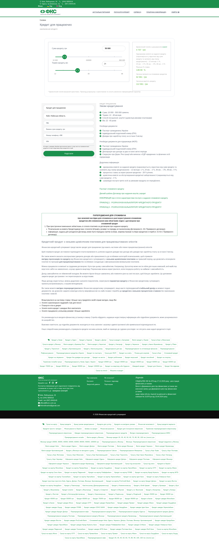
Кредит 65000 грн (83, 498)
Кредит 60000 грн (169, 362)
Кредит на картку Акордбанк (50, 485)
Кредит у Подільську (116, 494)
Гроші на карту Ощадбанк (149, 533)
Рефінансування (47, 353)
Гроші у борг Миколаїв (75, 455)
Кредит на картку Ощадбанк (101, 468)
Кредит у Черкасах (132, 344)
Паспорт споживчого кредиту (112, 189)
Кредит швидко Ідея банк (139, 507)
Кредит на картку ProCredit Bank (118, 481)
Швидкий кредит (138, 366)
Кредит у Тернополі (52, 349)
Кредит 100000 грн (95, 366)
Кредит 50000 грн (153, 362)
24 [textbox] (105, 64)
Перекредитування (167, 349)
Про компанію (92, 378)
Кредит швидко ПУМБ (73, 507)
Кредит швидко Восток (52, 520)
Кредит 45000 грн (51, 498)
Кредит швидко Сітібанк (137, 525)
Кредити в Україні (163, 464)
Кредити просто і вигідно (52, 429)
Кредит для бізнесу (154, 366)
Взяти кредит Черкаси (144, 446)
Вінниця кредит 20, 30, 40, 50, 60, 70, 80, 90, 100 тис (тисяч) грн (130, 437)
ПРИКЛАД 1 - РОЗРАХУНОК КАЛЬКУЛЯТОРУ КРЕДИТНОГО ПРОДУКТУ (130, 203)
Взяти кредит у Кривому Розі (74, 344)
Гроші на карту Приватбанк (88, 533)
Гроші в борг (156, 353)
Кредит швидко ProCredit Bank (75, 520)
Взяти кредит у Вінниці (95, 437)
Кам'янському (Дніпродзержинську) (96, 485)
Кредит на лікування (56, 357)
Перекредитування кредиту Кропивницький (155, 516)
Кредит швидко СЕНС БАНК (94, 507)
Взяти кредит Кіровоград (164, 446)
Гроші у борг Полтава (170, 450)
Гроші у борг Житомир (55, 455)
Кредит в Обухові (117, 490)
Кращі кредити (65, 424)
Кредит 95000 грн (131, 498)
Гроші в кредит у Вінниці (52, 344)
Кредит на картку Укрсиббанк (126, 468)
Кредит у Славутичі (101, 490)
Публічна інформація (156, 12)
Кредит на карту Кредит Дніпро (144, 481)
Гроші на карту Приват (109, 533)
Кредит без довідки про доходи (78, 357)
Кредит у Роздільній (133, 494)
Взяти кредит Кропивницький (52, 450)
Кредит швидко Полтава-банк (121, 529)
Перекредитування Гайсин (107, 450)
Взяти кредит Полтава (106, 446)
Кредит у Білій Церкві (142, 485)
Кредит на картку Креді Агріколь (147, 472)
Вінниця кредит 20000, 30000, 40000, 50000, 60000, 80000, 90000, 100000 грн (69, 442)
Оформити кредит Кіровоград (83, 464)
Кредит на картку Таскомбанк (59, 477)
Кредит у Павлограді (72, 485)
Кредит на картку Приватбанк (77, 468)
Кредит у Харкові (85, 340)
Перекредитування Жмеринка (131, 450)
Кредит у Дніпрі (100, 340)
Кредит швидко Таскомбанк (75, 529)
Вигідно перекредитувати (139, 433)
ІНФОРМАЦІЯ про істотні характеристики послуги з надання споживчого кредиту (134, 198)
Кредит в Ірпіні (67, 490)
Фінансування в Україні (73, 429)
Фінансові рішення (107, 429)
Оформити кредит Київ (73, 459)
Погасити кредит (122, 12)
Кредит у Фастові (52, 494)
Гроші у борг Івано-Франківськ (142, 455)
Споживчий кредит (171, 353)
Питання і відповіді (111, 381)
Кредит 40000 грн (137, 362)
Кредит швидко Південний (52, 529)
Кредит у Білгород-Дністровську (73, 494)
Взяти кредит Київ (52, 446)
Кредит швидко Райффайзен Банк (112, 525)
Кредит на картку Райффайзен (99, 472)
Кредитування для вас (114, 349)
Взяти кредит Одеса (69, 446)
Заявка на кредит (91, 429)
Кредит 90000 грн (78, 366)
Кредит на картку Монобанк (52, 468)
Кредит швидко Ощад (54, 507)
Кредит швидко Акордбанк (117, 507)
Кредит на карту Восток (168, 481)
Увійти (174, 12)
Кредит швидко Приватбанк (104, 503)
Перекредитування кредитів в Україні (70, 353)
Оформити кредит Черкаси (59, 464)
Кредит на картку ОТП (147, 468)
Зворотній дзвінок (93, 384)
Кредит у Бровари (159, 485)
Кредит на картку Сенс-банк (51, 472)
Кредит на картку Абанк (168, 468)
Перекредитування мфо (80, 512)
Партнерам (108, 384)
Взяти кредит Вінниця (125, 446)
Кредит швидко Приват (125, 503)
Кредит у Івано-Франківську (152, 344)
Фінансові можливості (146, 424)
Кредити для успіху (104, 424)
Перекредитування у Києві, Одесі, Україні (80, 362)
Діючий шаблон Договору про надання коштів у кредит (123, 193)
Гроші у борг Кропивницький (96, 455)
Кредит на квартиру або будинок (117, 366)
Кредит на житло (99, 357)
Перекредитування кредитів (116, 433)
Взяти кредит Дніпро (87, 446)
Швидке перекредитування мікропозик (89, 433)
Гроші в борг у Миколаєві (160, 340)
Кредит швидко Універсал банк (160, 525)
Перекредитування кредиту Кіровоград (121, 516)
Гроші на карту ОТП (67, 533)
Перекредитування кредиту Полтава (61, 516)
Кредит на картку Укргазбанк (84, 477)
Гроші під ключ (148, 464)
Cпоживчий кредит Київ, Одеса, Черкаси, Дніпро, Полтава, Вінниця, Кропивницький (121, 520)
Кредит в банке (146, 498)
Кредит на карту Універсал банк (158, 477)
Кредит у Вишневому (51, 490)
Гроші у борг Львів (152, 450)
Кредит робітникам (115, 357)
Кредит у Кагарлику (153, 490)
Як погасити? (109, 378)
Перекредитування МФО (161, 433)
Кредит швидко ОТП (83, 503)
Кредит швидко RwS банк (144, 529)
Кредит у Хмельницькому (93, 349)
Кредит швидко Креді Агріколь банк (84, 525)
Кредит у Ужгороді (115, 344)
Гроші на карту (51, 424)
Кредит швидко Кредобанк (165, 520)
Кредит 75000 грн (99, 498)
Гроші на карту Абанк (129, 533)
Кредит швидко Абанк (145, 503)
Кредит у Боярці (169, 490)
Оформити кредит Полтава (139, 459)
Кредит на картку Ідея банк (134, 477)
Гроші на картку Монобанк (166, 529)
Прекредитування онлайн (74, 437)
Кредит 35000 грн (166, 494)
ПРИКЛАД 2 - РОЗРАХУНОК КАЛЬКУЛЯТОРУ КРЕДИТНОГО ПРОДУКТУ (130, 207)
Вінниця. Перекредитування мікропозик (141, 442)
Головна (43, 20)
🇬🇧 (59, 6)
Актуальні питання (101, 12)
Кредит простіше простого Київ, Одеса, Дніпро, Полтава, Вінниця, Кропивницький (72, 481)
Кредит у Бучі (174, 485)
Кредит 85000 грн (115, 498)
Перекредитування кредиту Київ (104, 512)
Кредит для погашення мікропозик (130, 429)
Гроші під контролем (133, 464)
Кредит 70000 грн (46, 366)
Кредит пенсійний (147, 357)
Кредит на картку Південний (75, 472)
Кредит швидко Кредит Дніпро (56, 512)
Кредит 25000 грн (150, 494)
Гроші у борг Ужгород (164, 455)
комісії (164, 47)
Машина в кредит (116, 370)
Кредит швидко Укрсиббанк (57, 525)
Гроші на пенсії (101, 370)
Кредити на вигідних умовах (124, 424)
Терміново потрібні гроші (52, 362)
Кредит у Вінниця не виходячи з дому (80, 450)
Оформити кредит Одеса (94, 459)
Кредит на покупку (164, 357)
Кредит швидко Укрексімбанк (162, 507)
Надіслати (68, 153)
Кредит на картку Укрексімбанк (109, 477)
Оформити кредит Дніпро (116, 459)
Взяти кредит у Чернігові (97, 344)
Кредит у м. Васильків (135, 490)
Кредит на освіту (125, 353)
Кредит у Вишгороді (83, 490)
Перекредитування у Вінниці (112, 442)
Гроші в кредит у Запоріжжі (119, 340)
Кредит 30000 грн (121, 362)
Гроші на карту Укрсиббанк (75, 538)
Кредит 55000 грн (67, 498)
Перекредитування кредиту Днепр (161, 512)
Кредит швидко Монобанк (165, 498)
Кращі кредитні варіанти (166, 424)
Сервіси (137, 12)
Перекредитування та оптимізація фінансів (141, 349)
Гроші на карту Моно (49, 533)
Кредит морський (131, 357)
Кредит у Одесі (70, 340)
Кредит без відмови (172, 366)
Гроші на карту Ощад (170, 533)
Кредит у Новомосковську (121, 485)
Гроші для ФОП (110, 353)
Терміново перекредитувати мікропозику (161, 429)
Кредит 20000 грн (105, 362)
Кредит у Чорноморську (97, 494)
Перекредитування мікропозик (60, 433)
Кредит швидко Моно (65, 503)
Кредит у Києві (57, 340)
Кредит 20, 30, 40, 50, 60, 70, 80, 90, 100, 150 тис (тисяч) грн (131, 538)
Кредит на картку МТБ (170, 472)
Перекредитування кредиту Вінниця (91, 516)
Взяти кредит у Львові (140, 340)
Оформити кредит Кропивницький (109, 464)
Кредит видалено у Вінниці (169, 442)
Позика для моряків (141, 353)
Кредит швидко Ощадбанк (166, 503)
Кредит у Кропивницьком (71, 349)
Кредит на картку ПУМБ (123, 472)
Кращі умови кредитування (84, 424)
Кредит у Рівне (171, 344)
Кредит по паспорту (94, 353)
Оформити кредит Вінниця (162, 459)
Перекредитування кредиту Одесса (132, 512)
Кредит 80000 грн (62, 366)
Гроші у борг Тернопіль (119, 455)
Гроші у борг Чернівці (54, 459)
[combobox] (113, 64)
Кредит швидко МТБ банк (97, 529)
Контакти (90, 381)
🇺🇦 (49, 6)
